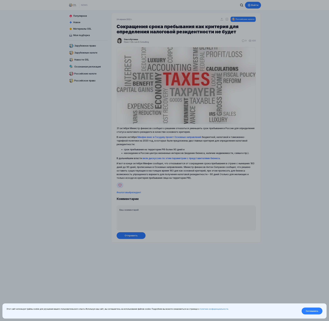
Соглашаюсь (312, 311)
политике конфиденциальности (214, 309)
